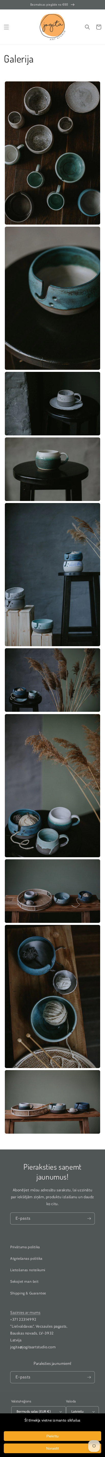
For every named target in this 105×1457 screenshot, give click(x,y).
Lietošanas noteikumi (27, 1270)
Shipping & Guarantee (28, 1293)
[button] (6, 27)
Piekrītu (52, 1436)
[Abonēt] (89, 1219)
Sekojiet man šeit (24, 1281)
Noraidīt (52, 1448)
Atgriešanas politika (26, 1258)
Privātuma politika (25, 1247)
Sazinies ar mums (25, 1312)
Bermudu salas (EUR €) (34, 1411)
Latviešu (77, 1411)
